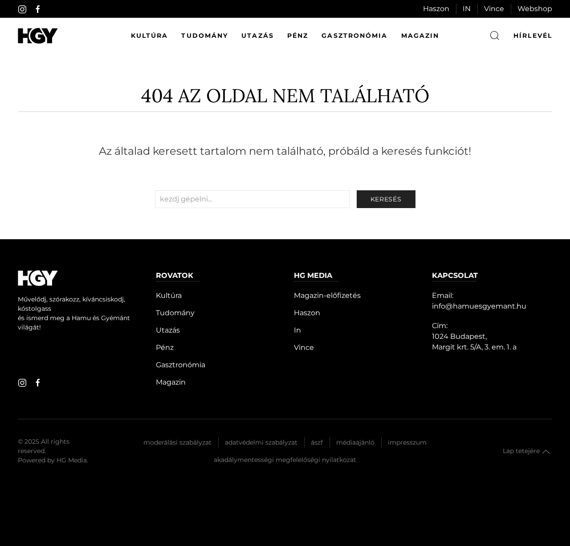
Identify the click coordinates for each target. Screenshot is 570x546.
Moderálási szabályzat (177, 442)
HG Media (72, 460)
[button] (546, 451)
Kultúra (149, 36)
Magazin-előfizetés (327, 295)
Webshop (534, 8)
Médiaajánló (355, 442)
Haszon (436, 8)
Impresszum (407, 442)
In (297, 330)
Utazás (257, 36)
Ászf (317, 442)
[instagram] (22, 9)
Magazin (420, 36)
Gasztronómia (354, 36)
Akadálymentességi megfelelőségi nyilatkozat (285, 460)
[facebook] (37, 9)
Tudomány (204, 36)
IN (467, 8)
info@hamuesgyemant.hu (479, 306)
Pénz (297, 36)
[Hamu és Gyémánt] (38, 36)
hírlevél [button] (532, 36)
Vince (494, 8)
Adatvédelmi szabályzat (261, 442)
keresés (386, 199)
